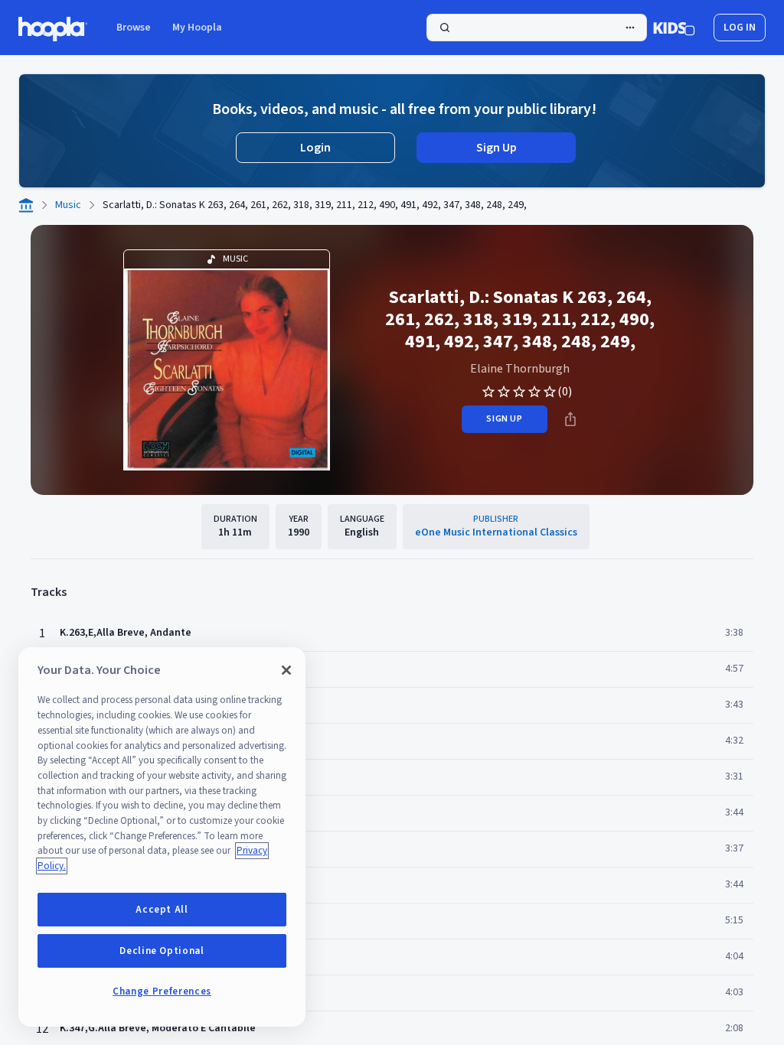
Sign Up (496, 147)
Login (315, 147)
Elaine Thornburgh (520, 368)
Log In (740, 27)
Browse (133, 27)
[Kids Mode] (674, 27)
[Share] (570, 419)
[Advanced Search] (630, 27)
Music (68, 205)
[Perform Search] (536, 27)
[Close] (286, 670)
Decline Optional (161, 951)
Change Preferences (162, 991)
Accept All (162, 909)
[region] (161, 837)
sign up (504, 418)
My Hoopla (197, 27)
